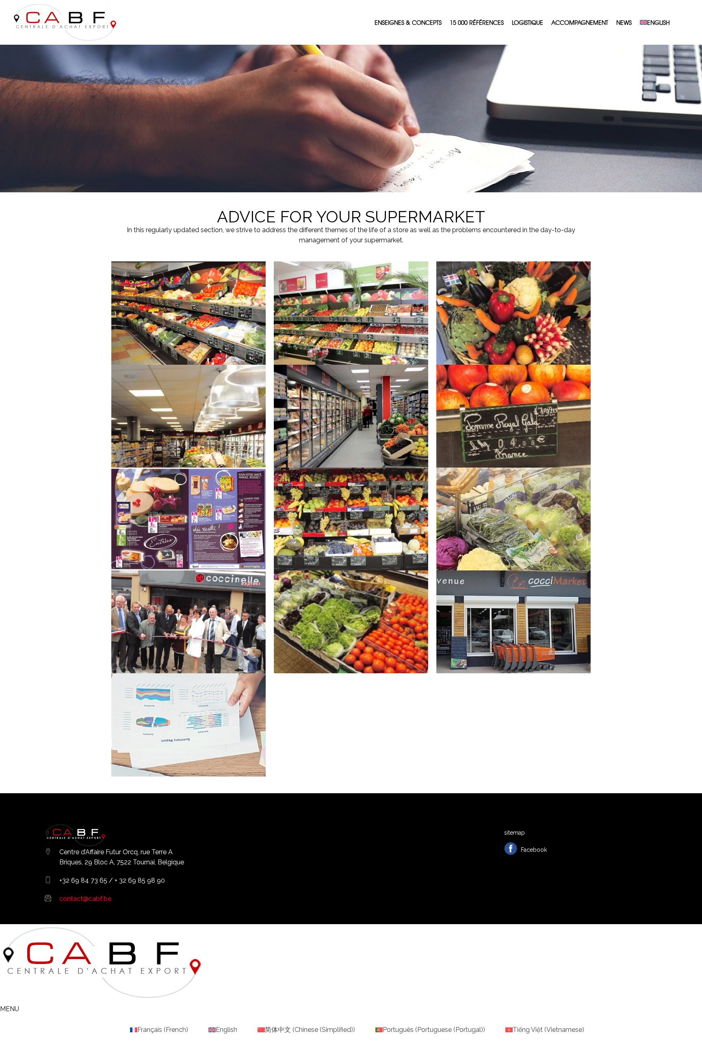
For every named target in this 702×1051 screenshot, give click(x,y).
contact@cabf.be (85, 899)
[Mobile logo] (101, 999)
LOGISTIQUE (527, 22)
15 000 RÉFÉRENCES (477, 22)
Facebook (533, 849)
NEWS (624, 22)
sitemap (514, 832)
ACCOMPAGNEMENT (579, 22)
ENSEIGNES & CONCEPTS (408, 22)
